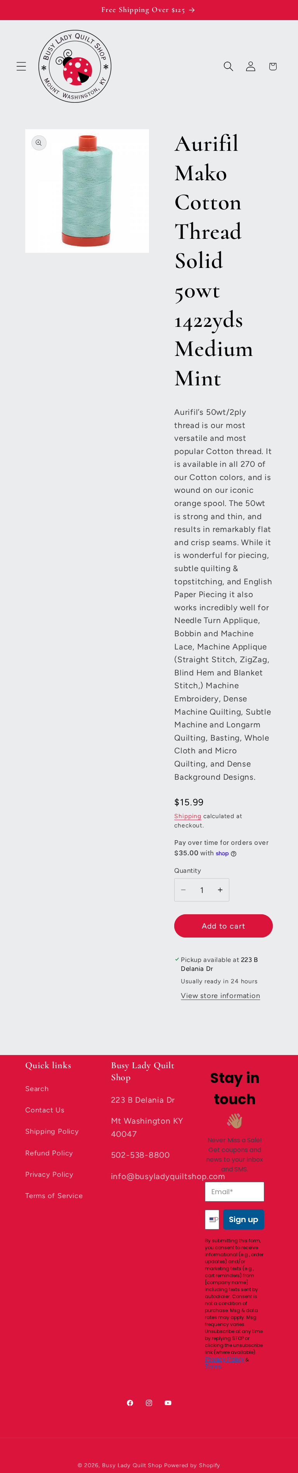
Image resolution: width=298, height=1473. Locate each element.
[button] (21, 66)
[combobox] (208, 1219)
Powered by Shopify (192, 1465)
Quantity (187, 870)
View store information (220, 995)
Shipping (187, 816)
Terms (213, 1366)
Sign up (243, 1219)
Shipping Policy (52, 1131)
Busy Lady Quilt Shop (133, 1465)
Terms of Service (54, 1196)
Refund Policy (49, 1153)
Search (37, 1088)
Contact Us (44, 1110)
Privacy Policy (49, 1174)
